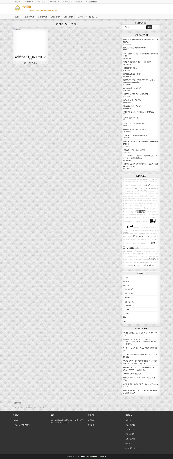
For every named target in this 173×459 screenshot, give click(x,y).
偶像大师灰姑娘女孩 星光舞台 (147, 262)
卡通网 (26, 7)
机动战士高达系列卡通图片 (132, 106)
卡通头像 (79, 2)
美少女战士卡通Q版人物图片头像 (134, 48)
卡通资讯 (18, 2)
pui (14, 429)
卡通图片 (27, 34)
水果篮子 (149, 251)
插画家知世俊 (140, 254)
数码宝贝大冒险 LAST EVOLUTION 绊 (144, 182)
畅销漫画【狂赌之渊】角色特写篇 (134, 130)
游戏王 (127, 203)
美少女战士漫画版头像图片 (132, 74)
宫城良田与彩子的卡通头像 (132, 88)
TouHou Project (148, 179)
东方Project (154, 239)
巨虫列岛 (147, 230)
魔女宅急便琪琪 (133, 215)
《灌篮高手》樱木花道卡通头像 (134, 150)
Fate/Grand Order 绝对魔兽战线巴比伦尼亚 (136, 196)
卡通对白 (126, 309)
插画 (124, 317)
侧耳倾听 (144, 251)
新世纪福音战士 (142, 191)
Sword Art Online (142, 188)
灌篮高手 (141, 211)
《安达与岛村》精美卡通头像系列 (134, 124)
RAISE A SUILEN (144, 222)
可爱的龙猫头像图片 (130, 68)
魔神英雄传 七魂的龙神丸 (138, 185)
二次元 (125, 278)
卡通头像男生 (42, 2)
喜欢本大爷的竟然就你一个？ (141, 239)
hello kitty (135, 222)
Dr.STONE (153, 208)
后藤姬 (153, 201)
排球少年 (136, 201)
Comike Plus (128, 206)
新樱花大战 (126, 179)
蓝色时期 (152, 203)
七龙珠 (136, 248)
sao (148, 185)
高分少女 (141, 230)
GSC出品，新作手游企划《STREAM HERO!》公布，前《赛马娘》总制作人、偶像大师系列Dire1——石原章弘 (140, 341)
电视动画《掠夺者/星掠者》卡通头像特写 (137, 62)
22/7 (130, 203)
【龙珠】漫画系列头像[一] (132, 118)
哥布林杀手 (129, 182)
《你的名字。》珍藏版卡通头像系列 (135, 135)
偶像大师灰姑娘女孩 (139, 198)
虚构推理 (129, 222)
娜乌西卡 (155, 256)
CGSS (142, 233)
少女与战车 (148, 254)
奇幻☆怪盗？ (149, 256)
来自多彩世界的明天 (134, 233)
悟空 (127, 230)
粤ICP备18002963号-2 (98, 456)
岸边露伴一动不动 (149, 233)
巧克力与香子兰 (153, 196)
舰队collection (141, 236)
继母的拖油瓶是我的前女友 (147, 248)
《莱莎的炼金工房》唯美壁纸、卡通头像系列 (138, 112)
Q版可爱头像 (130, 305)
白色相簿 (139, 259)
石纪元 (141, 208)
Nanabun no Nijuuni (129, 212)
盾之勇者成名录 (127, 243)
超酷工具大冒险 (31, 407)
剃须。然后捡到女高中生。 (140, 243)
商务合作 (91, 425)
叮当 (124, 230)
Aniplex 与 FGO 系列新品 (132, 374)
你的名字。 (129, 254)
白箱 (135, 259)
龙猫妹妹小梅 (129, 191)
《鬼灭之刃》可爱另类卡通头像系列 (135, 94)
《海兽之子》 (127, 185)
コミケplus (153, 236)
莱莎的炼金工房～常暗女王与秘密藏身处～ (146, 227)
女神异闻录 (133, 179)
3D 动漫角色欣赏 (91, 2)
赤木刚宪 (145, 259)
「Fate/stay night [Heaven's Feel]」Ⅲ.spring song (140, 217)
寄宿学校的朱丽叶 (134, 208)
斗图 (124, 321)
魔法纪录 (130, 198)
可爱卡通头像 (54, 2)
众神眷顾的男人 (149, 198)
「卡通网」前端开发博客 (21, 425)
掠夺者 (125, 198)
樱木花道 (125, 259)
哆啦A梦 (146, 208)
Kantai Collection (144, 265)
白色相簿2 (141, 203)
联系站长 (91, 420)
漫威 (25, 63)
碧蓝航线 (153, 259)
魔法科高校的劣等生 (145, 201)
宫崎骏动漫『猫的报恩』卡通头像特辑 (30, 57)
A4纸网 (15, 420)
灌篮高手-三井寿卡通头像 (132, 100)
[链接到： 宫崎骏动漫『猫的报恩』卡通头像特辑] (30, 41)
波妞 (134, 254)
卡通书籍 (139, 179)
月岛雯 (140, 206)
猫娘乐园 (131, 259)
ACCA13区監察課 (128, 266)
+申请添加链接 (19, 407)
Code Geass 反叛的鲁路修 (132, 251)
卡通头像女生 (29, 2)
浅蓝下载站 (42, 407)
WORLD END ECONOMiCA (135, 256)
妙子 (155, 179)
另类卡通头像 (67, 2)
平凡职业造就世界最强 (129, 262)
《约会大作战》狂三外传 (151, 193)
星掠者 (135, 191)
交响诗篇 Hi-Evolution (144, 215)
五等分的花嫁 (134, 230)
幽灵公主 (146, 203)
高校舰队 (134, 203)
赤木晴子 (135, 206)
